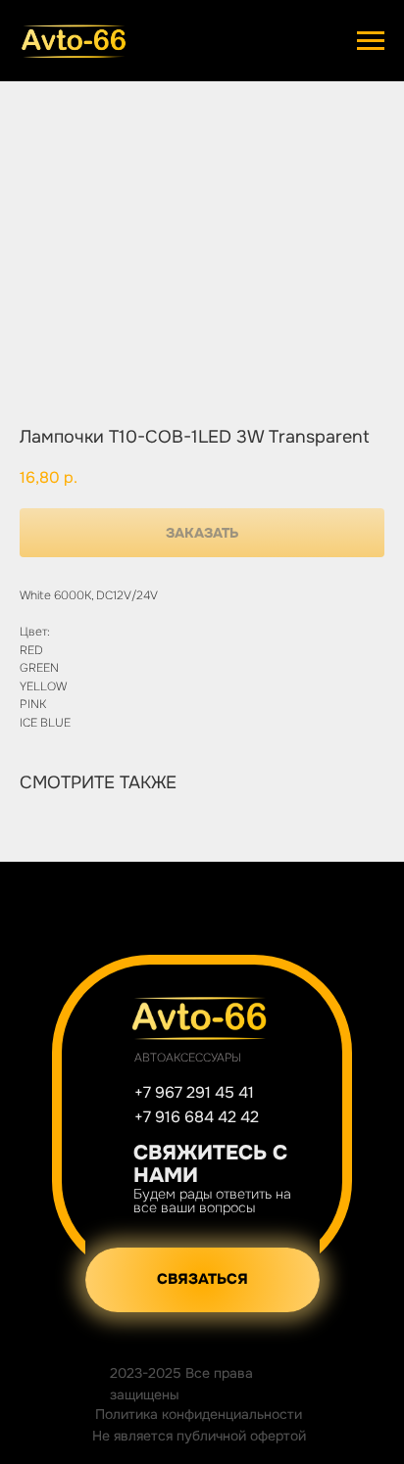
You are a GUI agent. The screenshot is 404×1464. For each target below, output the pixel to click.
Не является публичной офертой (199, 1435)
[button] (202, 1280)
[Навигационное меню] (370, 41)
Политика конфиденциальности (198, 1414)
